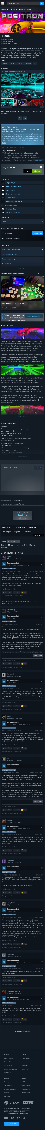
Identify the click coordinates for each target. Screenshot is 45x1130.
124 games (10, 862)
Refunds (7, 1096)
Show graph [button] (37, 535)
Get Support (26, 1089)
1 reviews (18, 993)
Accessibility (8, 1085)
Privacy (6, 1082)
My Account (26, 1093)
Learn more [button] (38, 233)
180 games (10, 676)
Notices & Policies (10, 1089)
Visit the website (8, 259)
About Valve (26, 1058)
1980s (4, 64)
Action (20, 64)
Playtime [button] (17, 532)
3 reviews (18, 862)
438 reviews (19, 559)
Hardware (25, 1065)
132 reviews (18, 612)
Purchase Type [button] (20, 527)
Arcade (28, 64)
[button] (4, 9)
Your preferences (19, 504)
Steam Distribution (10, 1069)
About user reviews (6, 504)
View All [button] (40, 274)
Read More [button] (38, 655)
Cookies (7, 1093)
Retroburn (11, 39)
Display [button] (27, 532)
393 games (10, 905)
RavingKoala (11, 903)
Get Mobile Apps (11, 1123)
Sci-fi (12, 64)
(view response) (7, 603)
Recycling (25, 1069)
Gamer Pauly (11, 610)
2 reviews (18, 676)
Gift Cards (7, 1073)
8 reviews (18, 822)
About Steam (8, 1058)
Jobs (23, 1062)
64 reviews (19, 718)
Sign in (3, 111)
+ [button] (34, 64)
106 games (10, 956)
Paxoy (9, 716)
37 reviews (19, 760)
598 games (10, 822)
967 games (10, 612)
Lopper (9, 557)
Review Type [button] (6, 527)
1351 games (10, 559)
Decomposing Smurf (13, 991)
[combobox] (23, 3)
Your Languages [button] (12, 541)
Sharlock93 (10, 674)
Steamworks (8, 1065)
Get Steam (25, 1082)
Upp (8, 758)
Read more (38, 160)
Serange (9, 820)
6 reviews (18, 956)
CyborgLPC (10, 954)
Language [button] (32, 527)
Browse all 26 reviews (22, 1031)
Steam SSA (7, 1062)
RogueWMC (11, 860)
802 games (10, 760)
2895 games (10, 718)
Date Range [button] (6, 532)
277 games (10, 993)
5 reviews (18, 905)
